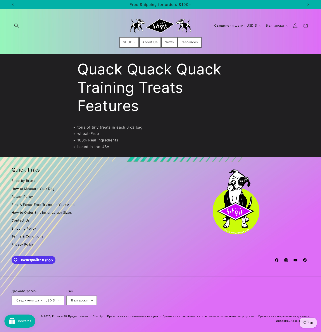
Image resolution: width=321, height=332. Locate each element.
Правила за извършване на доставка (283, 316)
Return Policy (22, 197)
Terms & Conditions (27, 236)
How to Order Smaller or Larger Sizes (42, 213)
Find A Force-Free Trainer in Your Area (43, 205)
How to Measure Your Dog (33, 189)
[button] (17, 26)
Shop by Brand (24, 181)
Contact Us (21, 220)
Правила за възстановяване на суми (132, 316)
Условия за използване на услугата (229, 316)
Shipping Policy (24, 229)
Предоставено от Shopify (85, 316)
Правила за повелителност (181, 316)
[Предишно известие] (13, 4)
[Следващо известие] (308, 4)
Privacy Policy (23, 244)
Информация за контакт (292, 320)
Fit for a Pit (59, 316)
